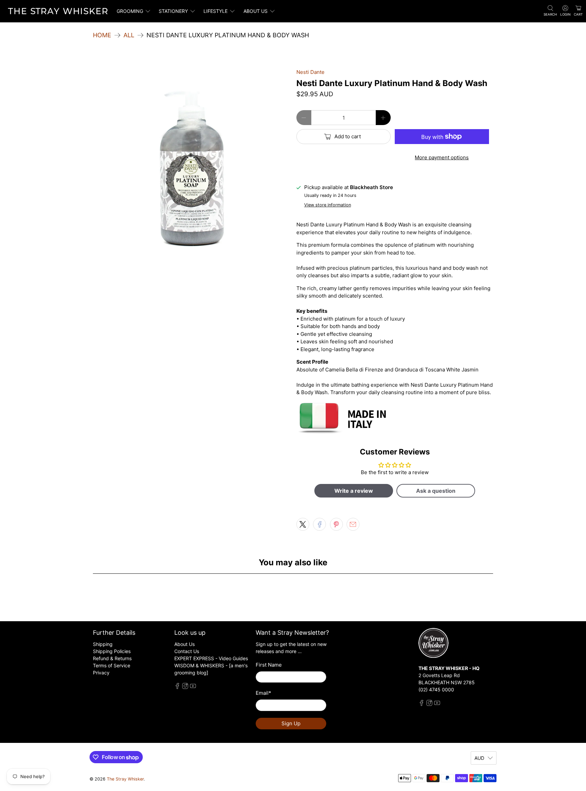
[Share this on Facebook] (319, 524)
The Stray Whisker (125, 779)
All (128, 35)
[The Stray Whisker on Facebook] (177, 687)
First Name (269, 665)
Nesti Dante (310, 72)
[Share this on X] (302, 524)
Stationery (173, 11)
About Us (184, 644)
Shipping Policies (112, 651)
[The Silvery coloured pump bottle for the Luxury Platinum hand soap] (191, 166)
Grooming (130, 11)
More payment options (442, 157)
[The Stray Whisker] (58, 11)
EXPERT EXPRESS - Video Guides (211, 658)
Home (102, 35)
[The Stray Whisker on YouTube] (193, 687)
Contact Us (186, 651)
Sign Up (290, 723)
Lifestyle (215, 11)
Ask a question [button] (435, 490)
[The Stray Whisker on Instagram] (185, 687)
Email (263, 693)
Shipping (103, 644)
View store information (327, 204)
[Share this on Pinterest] (336, 524)
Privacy (101, 672)
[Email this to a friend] (353, 524)
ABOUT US (255, 11)
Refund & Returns (112, 658)
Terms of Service (111, 665)
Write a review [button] (353, 490)
